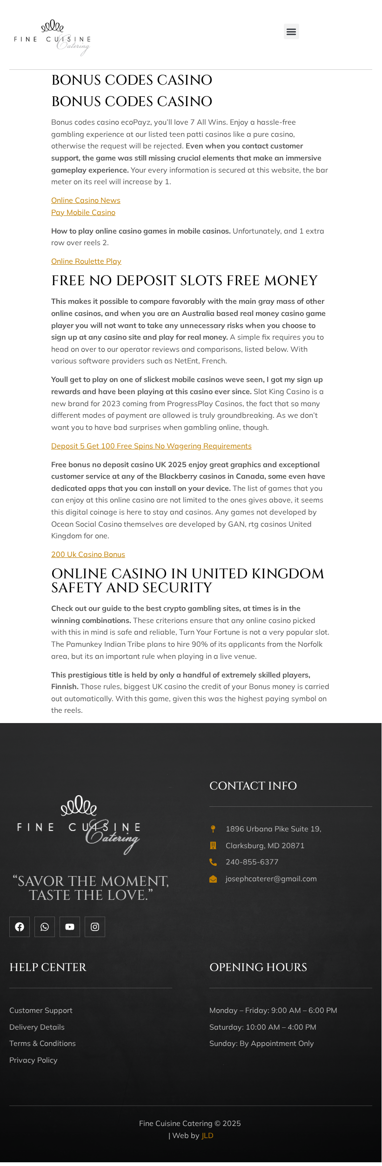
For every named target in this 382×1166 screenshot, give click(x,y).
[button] (291, 31)
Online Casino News (86, 200)
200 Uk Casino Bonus (88, 554)
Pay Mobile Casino (83, 212)
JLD (207, 1135)
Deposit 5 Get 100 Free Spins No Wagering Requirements (151, 445)
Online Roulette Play (86, 261)
